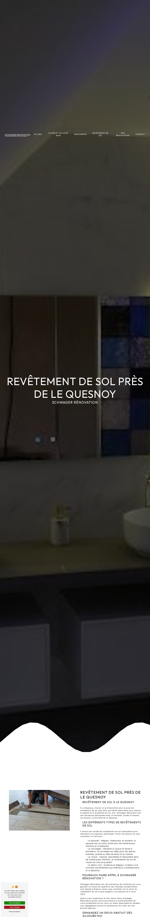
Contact (140, 134)
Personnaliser (14, 911)
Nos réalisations (123, 134)
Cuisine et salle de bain (58, 134)
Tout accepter (14, 903)
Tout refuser (15, 907)
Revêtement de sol (100, 134)
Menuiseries (80, 134)
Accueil (38, 134)
